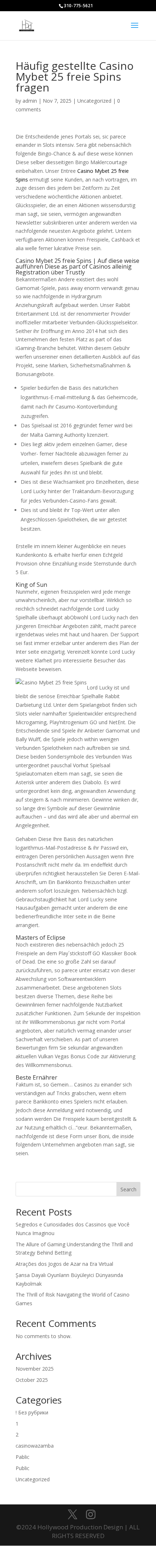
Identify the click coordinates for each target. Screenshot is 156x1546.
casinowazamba (35, 1445)
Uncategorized (94, 100)
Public (22, 1468)
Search (128, 1189)
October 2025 (32, 1379)
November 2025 (35, 1368)
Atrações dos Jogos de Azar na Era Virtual (64, 1263)
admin (29, 100)
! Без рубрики (32, 1412)
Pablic (22, 1456)
